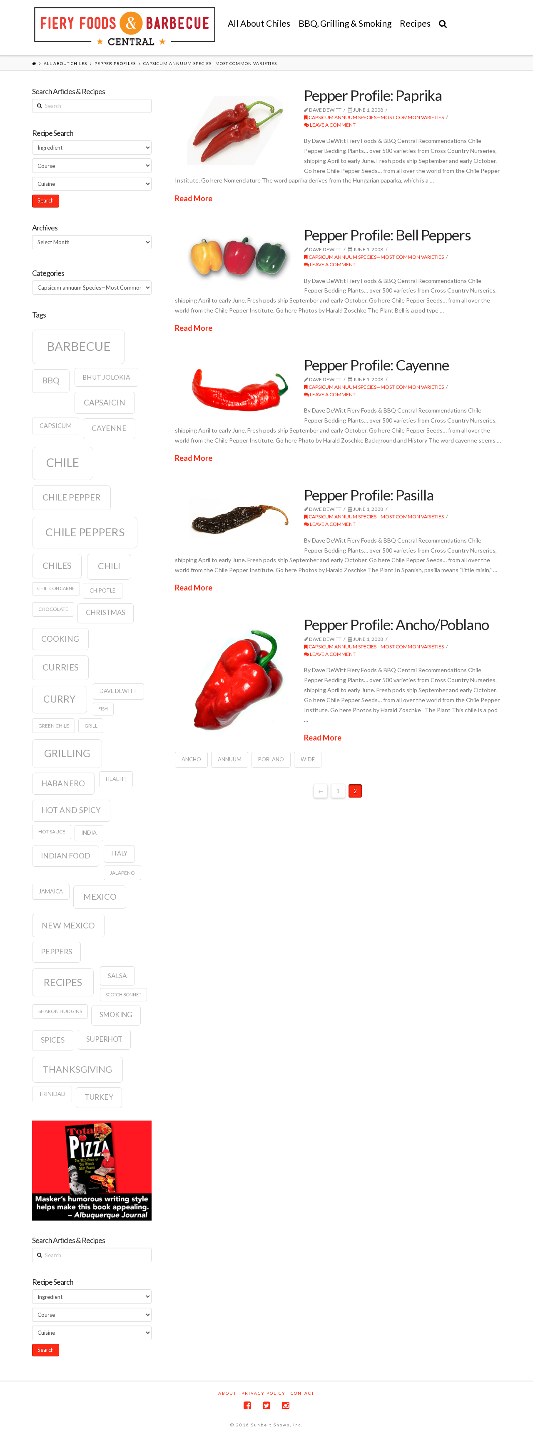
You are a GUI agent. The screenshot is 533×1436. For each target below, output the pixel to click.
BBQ (51, 380)
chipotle (102, 590)
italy (119, 853)
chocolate (53, 609)
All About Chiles (65, 63)
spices (53, 1040)
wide (308, 759)
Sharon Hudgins (60, 1011)
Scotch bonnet (123, 994)
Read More (193, 198)
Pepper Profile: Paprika (373, 95)
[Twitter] (266, 1405)
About (227, 1393)
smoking (116, 1015)
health (116, 779)
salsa (117, 975)
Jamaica (51, 891)
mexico (100, 896)
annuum (230, 759)
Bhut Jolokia (106, 377)
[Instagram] (285, 1405)
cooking (60, 638)
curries (60, 667)
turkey (99, 1097)
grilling (67, 753)
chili (109, 565)
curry (59, 699)
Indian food (65, 855)
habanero (63, 783)
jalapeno (122, 873)
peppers (56, 951)
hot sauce (51, 831)
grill (91, 726)
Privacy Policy (264, 1393)
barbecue (79, 346)
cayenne (109, 428)
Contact (302, 1393)
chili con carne (56, 588)
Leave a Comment (332, 125)
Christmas (105, 612)
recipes (63, 982)
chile (62, 462)
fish (103, 708)
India (89, 832)
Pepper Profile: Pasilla (368, 494)
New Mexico (68, 925)
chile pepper (71, 497)
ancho (191, 759)
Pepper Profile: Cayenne (376, 364)
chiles (57, 565)
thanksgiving (77, 1069)
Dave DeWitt (118, 691)
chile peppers (85, 532)
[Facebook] (247, 1405)
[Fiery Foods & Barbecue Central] (124, 26)
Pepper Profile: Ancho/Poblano (396, 624)
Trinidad (52, 1094)
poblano (271, 759)
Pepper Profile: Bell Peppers (387, 234)
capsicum (56, 425)
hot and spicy (71, 810)
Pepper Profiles (115, 63)
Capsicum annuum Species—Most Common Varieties (376, 117)
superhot (104, 1039)
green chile (53, 726)
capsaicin (104, 402)
